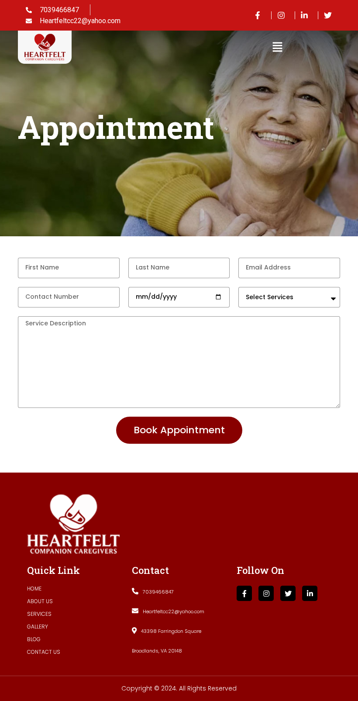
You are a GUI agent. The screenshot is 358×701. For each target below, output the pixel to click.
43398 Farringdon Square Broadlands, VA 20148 (166, 641)
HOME (34, 588)
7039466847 (158, 591)
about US (40, 601)
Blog (34, 639)
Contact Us (43, 652)
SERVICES (39, 614)
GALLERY (37, 626)
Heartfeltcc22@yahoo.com (173, 611)
